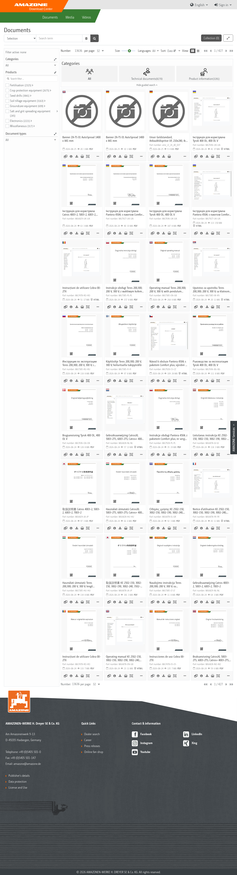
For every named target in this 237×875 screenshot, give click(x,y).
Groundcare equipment (26, 106)
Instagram (146, 743)
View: (185, 50)
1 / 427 (218, 50)
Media (70, 17)
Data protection (18, 781)
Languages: (144, 50)
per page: (89, 50)
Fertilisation (20, 85)
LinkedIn (197, 734)
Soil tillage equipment (27, 101)
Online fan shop (93, 752)
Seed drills (19, 95)
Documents (50, 17)
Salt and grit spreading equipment (30, 113)
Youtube (145, 752)
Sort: (163, 50)
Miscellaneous (21, 126)
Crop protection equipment (29, 90)
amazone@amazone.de (27, 764)
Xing (194, 743)
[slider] (129, 50)
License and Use (18, 787)
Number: (66, 50)
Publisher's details (19, 775)
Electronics (20, 121)
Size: (117, 50)
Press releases (92, 746)
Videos (86, 17)
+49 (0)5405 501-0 (30, 752)
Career (87, 740)
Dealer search (92, 734)
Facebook (146, 734)
